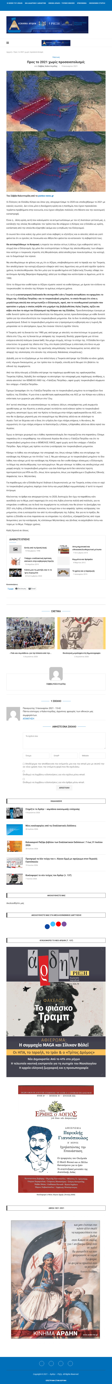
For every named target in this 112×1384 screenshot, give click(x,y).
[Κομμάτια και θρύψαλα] (63, 561)
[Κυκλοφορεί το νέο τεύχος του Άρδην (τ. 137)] (14, 879)
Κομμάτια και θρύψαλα (82, 559)
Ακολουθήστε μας (15, 903)
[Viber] (70, 1363)
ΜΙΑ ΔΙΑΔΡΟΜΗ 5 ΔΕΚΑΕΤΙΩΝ (35, 3)
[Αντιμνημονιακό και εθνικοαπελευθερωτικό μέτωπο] (63, 549)
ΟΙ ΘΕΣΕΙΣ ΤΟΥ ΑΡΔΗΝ (14, 3)
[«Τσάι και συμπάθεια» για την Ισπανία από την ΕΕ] (30, 633)
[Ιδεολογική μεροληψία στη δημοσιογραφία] (81, 633)
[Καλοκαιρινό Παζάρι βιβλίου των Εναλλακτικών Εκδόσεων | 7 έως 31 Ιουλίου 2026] (14, 846)
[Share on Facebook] (53, 601)
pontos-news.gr (46, 196)
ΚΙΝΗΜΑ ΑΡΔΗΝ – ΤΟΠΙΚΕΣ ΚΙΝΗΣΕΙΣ (61, 3)
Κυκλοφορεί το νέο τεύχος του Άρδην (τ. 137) (49, 875)
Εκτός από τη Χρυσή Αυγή (35, 548)
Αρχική (9, 52)
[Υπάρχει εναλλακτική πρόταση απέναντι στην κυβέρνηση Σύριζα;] (15, 561)
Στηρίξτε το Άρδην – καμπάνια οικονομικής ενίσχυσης (53, 809)
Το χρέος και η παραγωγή (83, 571)
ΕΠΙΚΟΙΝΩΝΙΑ (81, 3)
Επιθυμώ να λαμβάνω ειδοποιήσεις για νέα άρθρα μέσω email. (54, 782)
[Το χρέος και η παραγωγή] (63, 572)
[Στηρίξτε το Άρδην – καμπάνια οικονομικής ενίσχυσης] (14, 813)
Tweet (10, 589)
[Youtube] (60, 1363)
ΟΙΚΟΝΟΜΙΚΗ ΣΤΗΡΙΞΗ (97, 3)
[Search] (104, 43)
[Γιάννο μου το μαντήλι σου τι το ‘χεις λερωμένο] (15, 573)
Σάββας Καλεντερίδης (48, 66)
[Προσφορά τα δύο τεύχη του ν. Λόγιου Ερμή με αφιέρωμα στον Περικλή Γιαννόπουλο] (14, 862)
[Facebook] (52, 7)
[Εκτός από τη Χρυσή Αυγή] (15, 549)
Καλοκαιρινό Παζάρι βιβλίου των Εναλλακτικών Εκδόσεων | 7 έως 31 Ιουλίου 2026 (64, 844)
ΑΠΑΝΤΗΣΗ (28, 718)
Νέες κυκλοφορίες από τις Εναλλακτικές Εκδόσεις (51, 825)
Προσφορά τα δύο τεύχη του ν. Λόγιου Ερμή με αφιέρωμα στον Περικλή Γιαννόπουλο (61, 860)
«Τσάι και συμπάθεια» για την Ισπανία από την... (30, 653)
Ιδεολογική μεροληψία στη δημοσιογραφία (81, 653)
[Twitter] (51, 1363)
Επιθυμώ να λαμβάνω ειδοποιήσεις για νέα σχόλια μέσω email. (54, 774)
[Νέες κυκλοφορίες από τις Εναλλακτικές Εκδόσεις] (14, 829)
